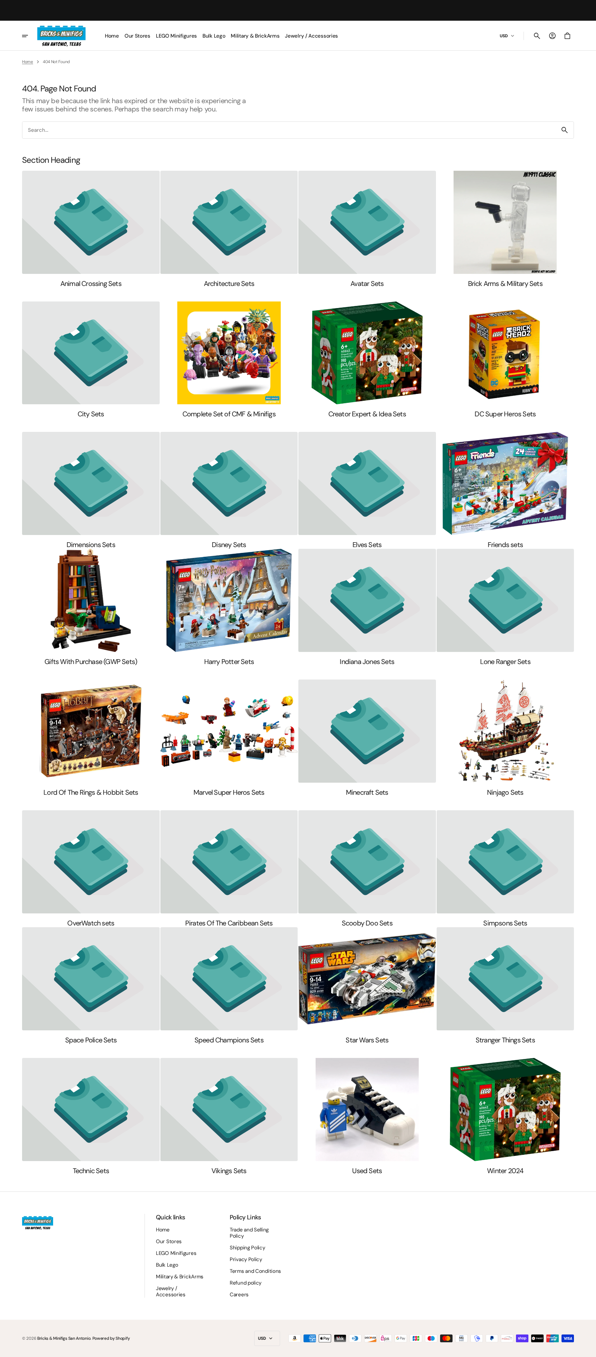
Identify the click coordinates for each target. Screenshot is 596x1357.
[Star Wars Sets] (367, 985)
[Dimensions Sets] (91, 490)
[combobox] (289, 130)
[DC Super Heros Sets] (505, 359)
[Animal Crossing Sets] (91, 229)
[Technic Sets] (91, 1116)
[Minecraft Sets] (367, 738)
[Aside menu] (29, 35)
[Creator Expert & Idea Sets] (367, 359)
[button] (537, 35)
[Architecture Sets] (229, 229)
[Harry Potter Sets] (229, 607)
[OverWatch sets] (91, 868)
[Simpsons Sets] (505, 868)
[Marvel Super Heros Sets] (229, 738)
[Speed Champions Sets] (229, 985)
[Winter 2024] (505, 1116)
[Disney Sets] (229, 490)
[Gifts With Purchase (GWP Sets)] (91, 607)
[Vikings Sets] (229, 1116)
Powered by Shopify (111, 1338)
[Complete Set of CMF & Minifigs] (229, 359)
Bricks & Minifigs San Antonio (63, 1338)
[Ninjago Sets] (505, 738)
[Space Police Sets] (91, 985)
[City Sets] (91, 359)
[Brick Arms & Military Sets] (505, 229)
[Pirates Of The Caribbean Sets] (229, 868)
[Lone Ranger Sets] (505, 607)
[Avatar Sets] (367, 229)
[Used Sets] (367, 1116)
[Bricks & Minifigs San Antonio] (61, 36)
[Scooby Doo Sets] (367, 868)
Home (27, 61)
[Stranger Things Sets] (505, 985)
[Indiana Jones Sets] (367, 607)
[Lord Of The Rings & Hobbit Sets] (91, 738)
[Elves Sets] (367, 490)
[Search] (565, 130)
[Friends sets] (505, 490)
